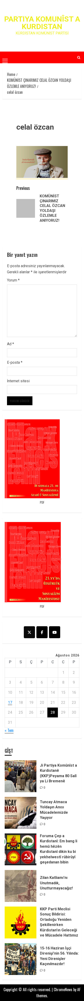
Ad (10, 344)
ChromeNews (63, 989)
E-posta (14, 362)
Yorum (13, 280)
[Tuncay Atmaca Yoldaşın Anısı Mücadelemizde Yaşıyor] (20, 813)
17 (10, 702)
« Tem (9, 730)
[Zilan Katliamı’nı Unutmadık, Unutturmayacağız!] (20, 886)
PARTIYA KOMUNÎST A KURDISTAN (42, 23)
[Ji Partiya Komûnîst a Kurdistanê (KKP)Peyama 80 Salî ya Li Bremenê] (20, 776)
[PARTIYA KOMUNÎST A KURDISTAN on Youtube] (54, 632)
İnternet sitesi (18, 381)
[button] (5, 57)
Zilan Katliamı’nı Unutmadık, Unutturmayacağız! (56, 882)
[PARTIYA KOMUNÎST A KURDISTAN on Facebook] (42, 632)
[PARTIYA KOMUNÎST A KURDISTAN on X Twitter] (29, 632)
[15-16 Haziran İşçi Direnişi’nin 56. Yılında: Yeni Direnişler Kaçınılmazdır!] (20, 959)
